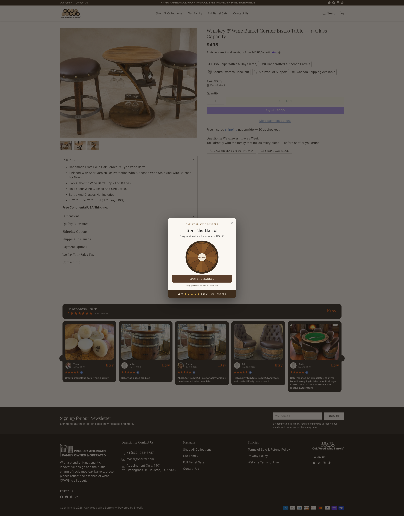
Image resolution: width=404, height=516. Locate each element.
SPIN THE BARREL (202, 278)
